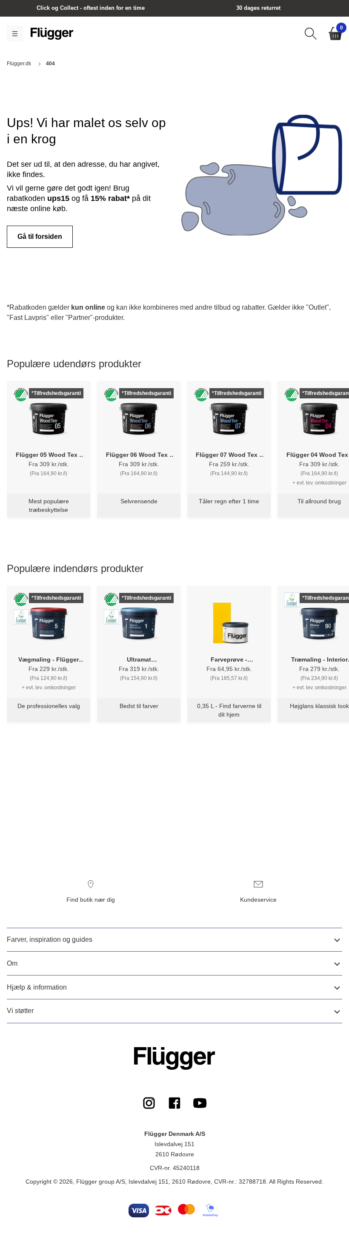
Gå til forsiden (39, 236)
